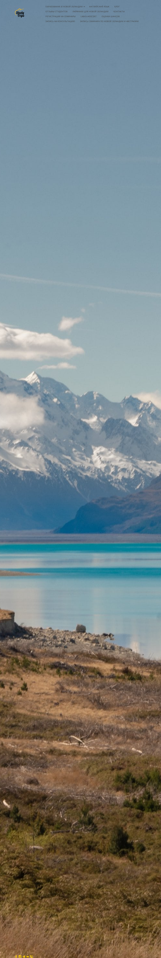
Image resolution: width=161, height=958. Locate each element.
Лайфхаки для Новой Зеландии (91, 11)
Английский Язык (99, 6)
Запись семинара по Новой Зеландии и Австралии (109, 21)
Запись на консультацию (60, 21)
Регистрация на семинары (60, 16)
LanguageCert (89, 16)
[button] (65, 5)
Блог (117, 6)
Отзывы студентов (56, 11)
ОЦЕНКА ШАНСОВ (111, 16)
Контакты (119, 11)
